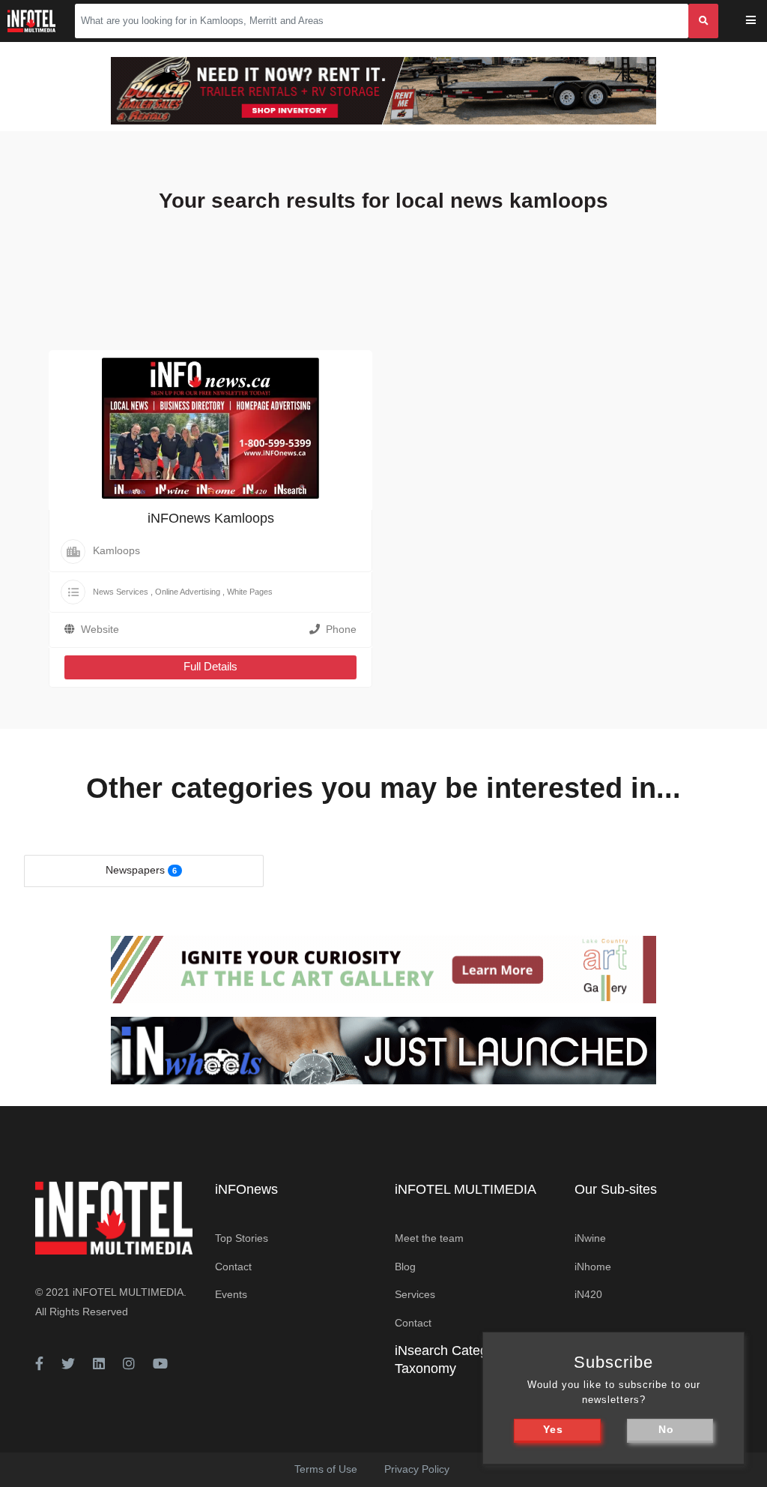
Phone (341, 629)
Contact (233, 1267)
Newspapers (135, 870)
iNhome (593, 1267)
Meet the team (429, 1238)
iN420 (588, 1294)
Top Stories (241, 1238)
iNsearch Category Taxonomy (450, 1359)
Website (100, 629)
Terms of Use (325, 1469)
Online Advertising (187, 591)
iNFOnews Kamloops (211, 518)
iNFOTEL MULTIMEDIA (128, 1292)
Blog (405, 1267)
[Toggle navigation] (760, 21)
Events (231, 1294)
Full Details (210, 666)
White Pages (250, 591)
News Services (120, 591)
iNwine (590, 1238)
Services (415, 1294)
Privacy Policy (416, 1469)
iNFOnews (246, 1189)
